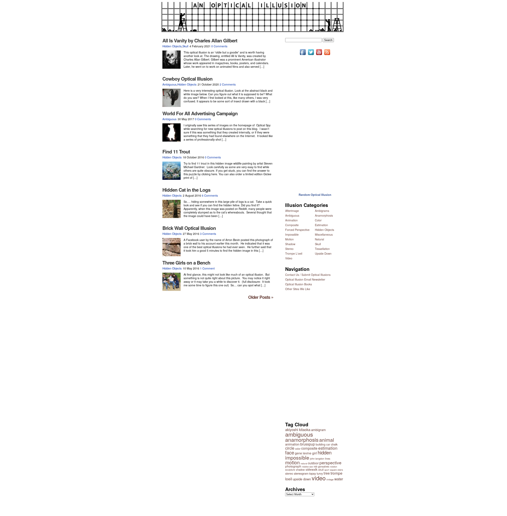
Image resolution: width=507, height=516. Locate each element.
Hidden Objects (172, 46)
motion (292, 462)
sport (326, 469)
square (333, 469)
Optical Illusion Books (298, 284)
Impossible (292, 234)
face (289, 452)
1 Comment (207, 268)
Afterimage (292, 211)
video (319, 478)
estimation (327, 448)
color (297, 448)
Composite (292, 225)
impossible (297, 457)
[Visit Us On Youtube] (319, 55)
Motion (289, 239)
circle (289, 448)
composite (309, 448)
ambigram (318, 429)
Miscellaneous (324, 234)
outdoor (313, 463)
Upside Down (323, 253)
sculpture (290, 469)
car (328, 444)
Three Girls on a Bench (186, 262)
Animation (291, 220)
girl (314, 452)
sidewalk (311, 469)
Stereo (289, 249)
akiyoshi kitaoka (297, 429)
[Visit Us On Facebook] (303, 55)
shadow (300, 469)
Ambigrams (322, 211)
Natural (319, 239)
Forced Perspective (297, 230)
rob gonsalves (321, 466)
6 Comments (210, 195)
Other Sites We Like (297, 289)
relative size (307, 466)
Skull (185, 46)
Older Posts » (260, 297)
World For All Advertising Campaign (200, 113)
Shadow (290, 244)
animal (326, 439)
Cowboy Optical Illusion (187, 78)
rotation (333, 466)
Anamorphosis (324, 215)
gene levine (303, 453)
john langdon (317, 458)
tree (327, 473)
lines (327, 458)
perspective (330, 463)
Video (288, 258)
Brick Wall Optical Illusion (189, 228)
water (338, 478)
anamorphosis (301, 439)
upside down (302, 479)
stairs (340, 469)
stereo (289, 473)
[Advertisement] (315, 121)
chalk (334, 444)
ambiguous (299, 434)
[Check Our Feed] (327, 55)
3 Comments (208, 234)
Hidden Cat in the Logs (186, 189)
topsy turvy (316, 473)
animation (292, 444)
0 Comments (219, 46)
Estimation (321, 225)
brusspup (307, 444)
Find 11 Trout (176, 151)
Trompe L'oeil (293, 253)
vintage (330, 479)
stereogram (301, 473)
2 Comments (228, 84)
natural (304, 463)
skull (321, 469)
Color (318, 220)
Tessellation (322, 249)
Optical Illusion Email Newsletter (305, 279)
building (320, 444)
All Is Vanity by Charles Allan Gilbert (199, 40)
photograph (293, 466)
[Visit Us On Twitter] (311, 55)
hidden (325, 452)
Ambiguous (169, 84)
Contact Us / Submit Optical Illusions (308, 275)
